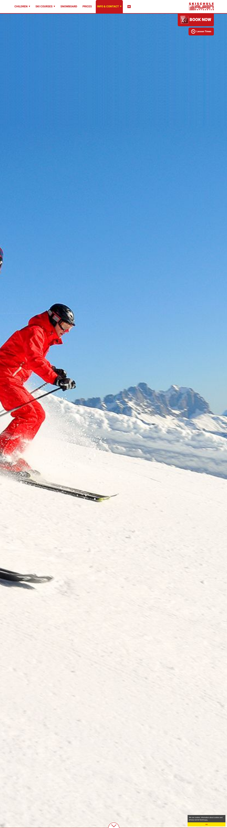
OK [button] (206, 824)
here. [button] (206, 820)
